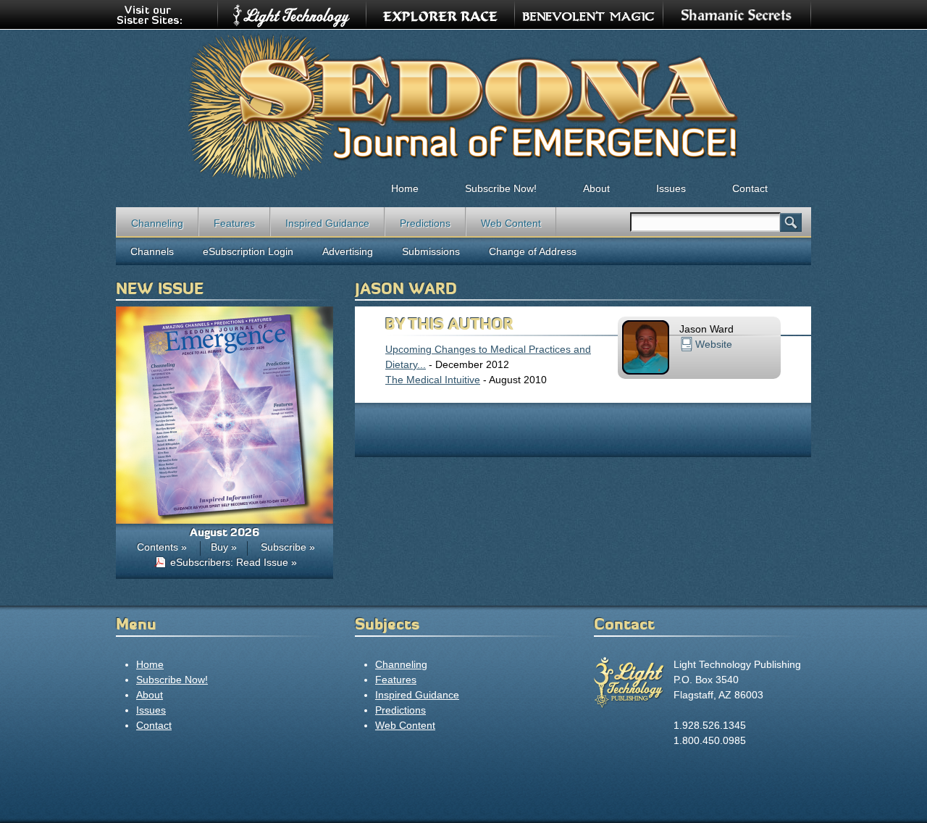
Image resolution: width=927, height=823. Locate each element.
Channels (152, 251)
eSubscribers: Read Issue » (233, 562)
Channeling (157, 223)
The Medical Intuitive (432, 379)
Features (234, 223)
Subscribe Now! (501, 188)
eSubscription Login (248, 251)
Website (713, 344)
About (596, 188)
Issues (671, 188)
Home (405, 188)
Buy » (224, 547)
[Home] (463, 106)
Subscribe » (288, 547)
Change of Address (532, 251)
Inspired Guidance (327, 223)
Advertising (347, 251)
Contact (750, 188)
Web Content (511, 223)
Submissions (431, 251)
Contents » (162, 547)
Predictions (425, 223)
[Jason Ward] (645, 371)
